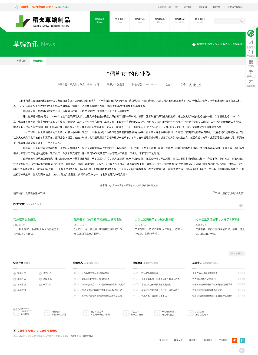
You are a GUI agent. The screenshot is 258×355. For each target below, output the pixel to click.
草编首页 (100, 20)
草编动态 (21, 60)
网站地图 (235, 253)
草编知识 (180, 20)
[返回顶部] (251, 83)
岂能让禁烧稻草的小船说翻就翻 (154, 219)
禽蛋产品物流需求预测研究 (205, 273)
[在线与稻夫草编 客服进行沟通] (176, 7)
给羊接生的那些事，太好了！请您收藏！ (160, 290)
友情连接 (223, 340)
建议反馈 (178, 340)
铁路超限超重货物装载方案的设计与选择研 (212, 296)
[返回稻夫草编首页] (251, 34)
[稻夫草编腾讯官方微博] (242, 340)
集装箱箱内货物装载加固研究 (95, 279)
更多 (156, 185)
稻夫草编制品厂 (237, 7)
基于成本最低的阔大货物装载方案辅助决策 (102, 296)
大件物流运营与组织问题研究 (95, 273)
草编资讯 (160, 20)
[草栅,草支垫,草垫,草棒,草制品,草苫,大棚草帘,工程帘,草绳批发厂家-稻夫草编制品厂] (45, 21)
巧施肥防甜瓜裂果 (24, 219)
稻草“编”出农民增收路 (25, 193)
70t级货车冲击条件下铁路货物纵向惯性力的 (102, 290)
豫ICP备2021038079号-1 (82, 336)
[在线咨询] (251, 43)
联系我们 (217, 7)
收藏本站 (208, 340)
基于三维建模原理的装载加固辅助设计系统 (212, 284)
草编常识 (202, 7)
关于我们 (188, 7)
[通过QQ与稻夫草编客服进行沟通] (169, 7)
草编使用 (21, 290)
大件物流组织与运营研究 (204, 279)
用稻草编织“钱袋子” (233, 193)
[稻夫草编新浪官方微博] (234, 340)
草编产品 (140, 20)
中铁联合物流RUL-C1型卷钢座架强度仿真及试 (103, 284)
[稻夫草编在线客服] (251, 53)
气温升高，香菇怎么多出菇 (154, 296)
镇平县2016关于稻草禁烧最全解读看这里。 (161, 279)
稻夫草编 (212, 44)
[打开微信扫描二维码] (251, 63)
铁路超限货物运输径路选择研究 (207, 290)
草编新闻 (238, 44)
